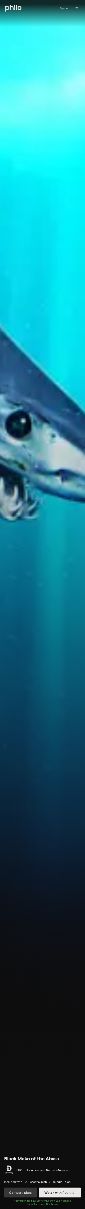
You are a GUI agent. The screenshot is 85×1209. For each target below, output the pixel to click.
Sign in (64, 8)
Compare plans (20, 1192)
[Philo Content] (76, 8)
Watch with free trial (59, 1192)
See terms (52, 1203)
